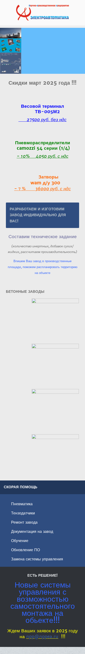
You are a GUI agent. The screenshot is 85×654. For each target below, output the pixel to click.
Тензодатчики (23, 513)
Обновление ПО (25, 549)
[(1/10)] (55, 320)
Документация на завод (32, 531)
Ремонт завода (24, 522)
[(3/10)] (55, 411)
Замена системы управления (37, 559)
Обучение (19, 540)
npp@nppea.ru (42, 636)
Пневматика (22, 503)
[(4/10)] (55, 456)
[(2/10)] (55, 366)
